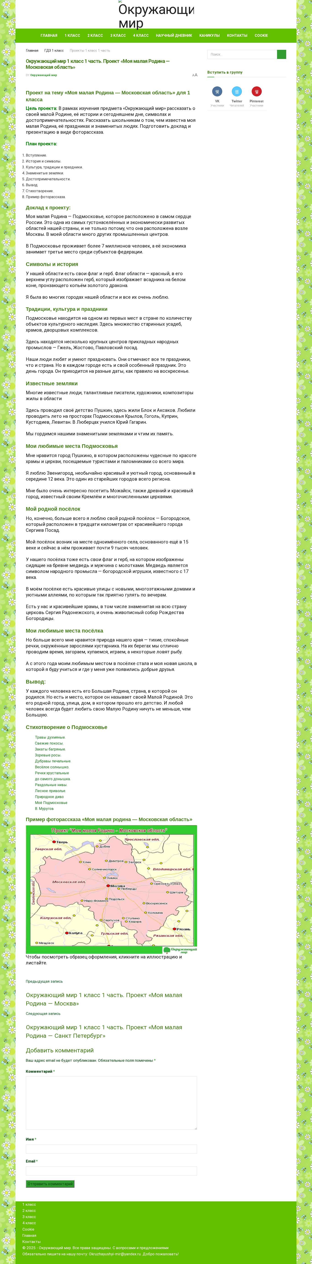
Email (32, 1161)
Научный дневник (174, 35)
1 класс (72, 35)
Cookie (261, 35)
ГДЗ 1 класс (54, 50)
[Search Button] (284, 36)
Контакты (237, 35)
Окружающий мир (43, 75)
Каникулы (209, 35)
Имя (31, 1139)
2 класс (95, 35)
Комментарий (40, 1071)
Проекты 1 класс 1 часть (90, 50)
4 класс (141, 35)
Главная (49, 35)
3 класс (118, 35)
